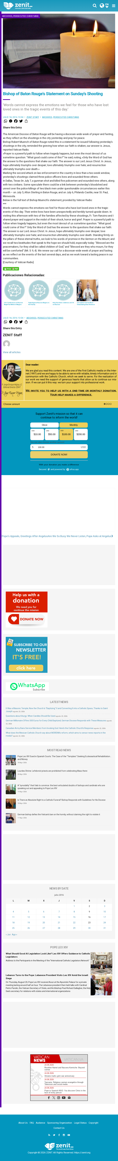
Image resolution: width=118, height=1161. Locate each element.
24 (104, 922)
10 (104, 912)
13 (44, 917)
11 (13, 917)
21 (59, 922)
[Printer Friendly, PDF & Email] (11, 268)
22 (74, 922)
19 (28, 922)
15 (74, 917)
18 (13, 922)
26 (28, 928)
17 (104, 917)
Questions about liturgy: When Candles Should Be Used (30, 716)
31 (104, 928)
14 (59, 917)
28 (59, 928)
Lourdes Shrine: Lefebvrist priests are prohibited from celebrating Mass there (52, 771)
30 (89, 928)
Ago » (14, 934)
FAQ (32, 1122)
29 (74, 928)
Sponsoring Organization (59, 1122)
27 (44, 928)
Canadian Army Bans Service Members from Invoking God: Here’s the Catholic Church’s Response (49, 728)
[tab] (45, 1059)
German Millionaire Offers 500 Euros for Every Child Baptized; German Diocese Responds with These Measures (56, 720)
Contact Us (59, 1128)
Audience (40, 1122)
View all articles (12, 352)
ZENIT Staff (32, 117)
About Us (23, 1122)
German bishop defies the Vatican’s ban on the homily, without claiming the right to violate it (59, 814)
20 (44, 922)
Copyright (93, 1122)
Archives (7, 16)
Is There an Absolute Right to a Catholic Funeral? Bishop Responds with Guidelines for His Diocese (61, 800)
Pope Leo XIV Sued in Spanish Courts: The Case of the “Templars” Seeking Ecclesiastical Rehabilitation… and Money (64, 757)
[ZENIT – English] (33, 5)
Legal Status (80, 1122)
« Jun (8, 934)
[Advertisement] (59, 512)
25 (13, 928)
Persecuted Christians (26, 16)
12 (28, 917)
